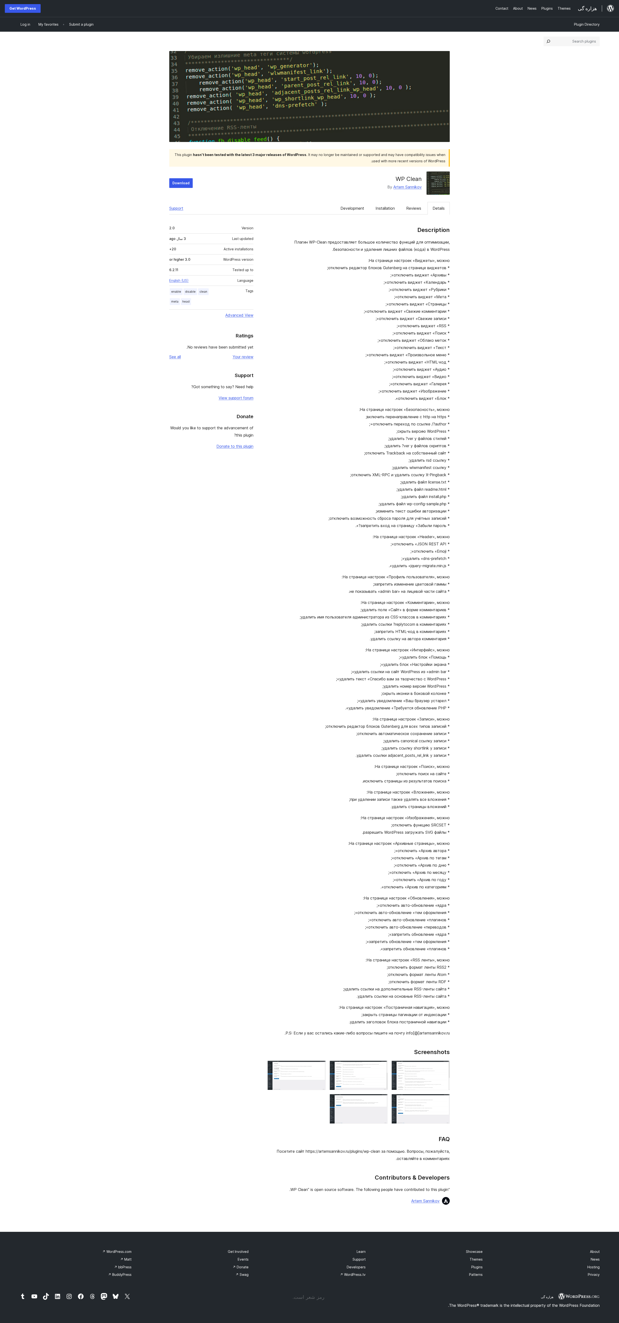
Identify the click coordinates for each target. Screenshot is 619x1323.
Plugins (477, 1267)
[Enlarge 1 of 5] (443, 1067)
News (595, 1259)
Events (243, 1259)
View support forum (236, 397)
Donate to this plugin (234, 446)
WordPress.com (117, 1251)
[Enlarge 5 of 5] (381, 1100)
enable (176, 291)
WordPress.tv (353, 1274)
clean (203, 291)
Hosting (593, 1267)
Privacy (594, 1274)
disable (190, 291)
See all (175, 356)
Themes (476, 1259)
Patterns (476, 1274)
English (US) (179, 280)
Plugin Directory (587, 24)
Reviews (413, 208)
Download (181, 183)
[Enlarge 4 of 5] (443, 1100)
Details (439, 208)
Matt (126, 1259)
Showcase (474, 1251)
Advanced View (239, 315)
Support (176, 208)
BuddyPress (120, 1274)
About (595, 1251)
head (186, 301)
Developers (356, 1267)
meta (174, 301)
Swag (242, 1274)
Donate (241, 1267)
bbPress (123, 1267)
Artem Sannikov (407, 187)
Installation (385, 208)
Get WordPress (22, 8)
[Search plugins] (548, 41)
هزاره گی (547, 1297)
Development (352, 208)
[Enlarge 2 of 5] (381, 1067)
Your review (243, 356)
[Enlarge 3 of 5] (319, 1067)
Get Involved (238, 1251)
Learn (361, 1251)
